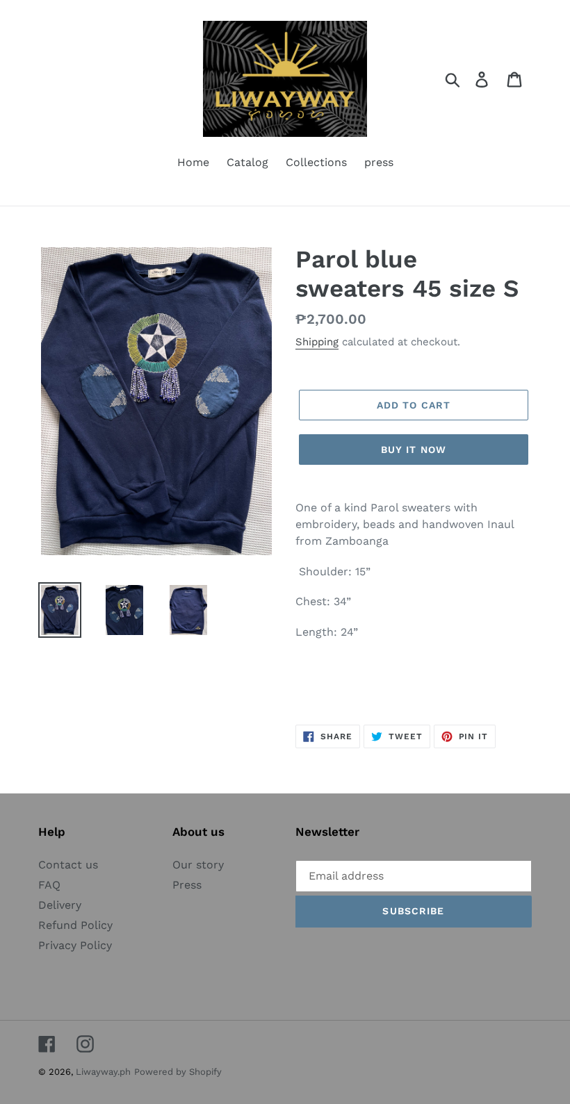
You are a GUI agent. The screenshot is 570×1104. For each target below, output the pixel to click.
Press (187, 884)
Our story (198, 864)
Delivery (59, 905)
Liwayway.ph (103, 1071)
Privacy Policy (75, 945)
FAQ (49, 884)
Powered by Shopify (178, 1071)
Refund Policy (75, 925)
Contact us (68, 864)
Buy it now (413, 449)
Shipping (317, 342)
